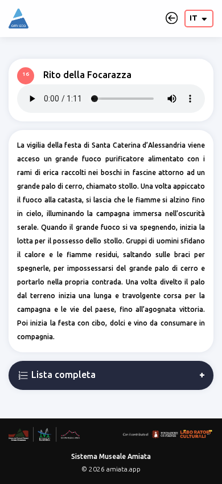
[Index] (18, 19)
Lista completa (62, 374)
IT (194, 18)
